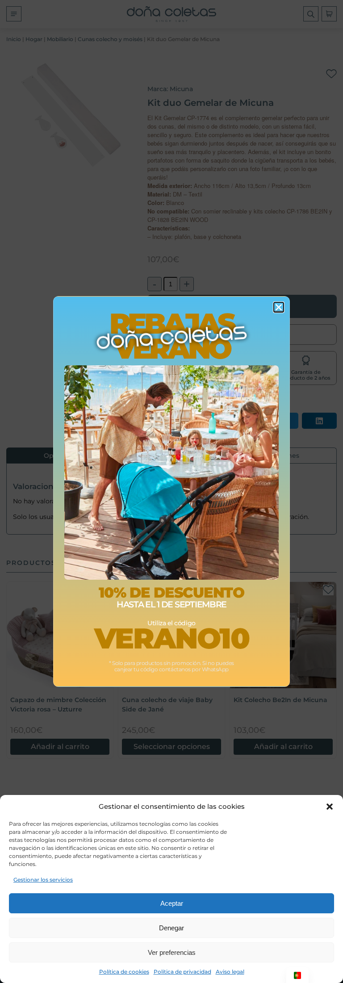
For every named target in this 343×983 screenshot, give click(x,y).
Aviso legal (230, 971)
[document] (171, 491)
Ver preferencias (172, 952)
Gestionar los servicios (43, 879)
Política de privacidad (182, 971)
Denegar (171, 928)
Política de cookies (124, 971)
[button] (329, 806)
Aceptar (171, 903)
